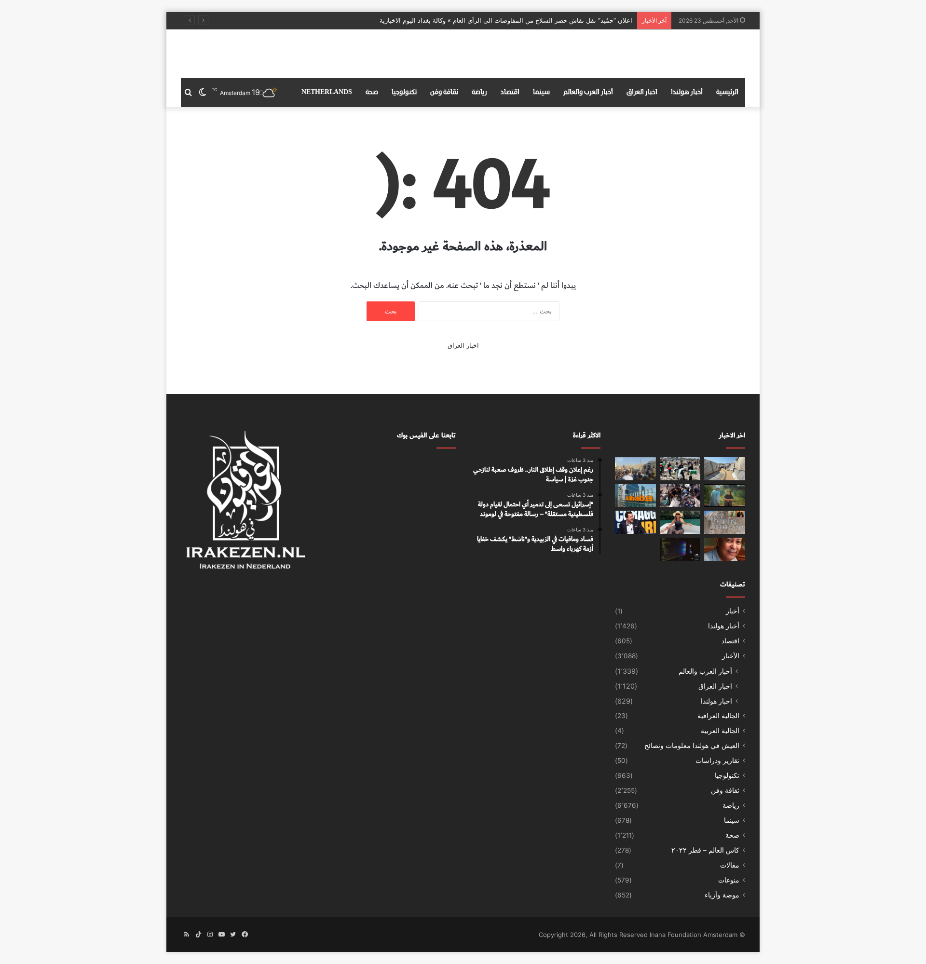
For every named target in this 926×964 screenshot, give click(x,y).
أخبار (732, 611)
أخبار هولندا (687, 92)
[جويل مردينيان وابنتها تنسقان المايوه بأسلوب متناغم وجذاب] (680, 522)
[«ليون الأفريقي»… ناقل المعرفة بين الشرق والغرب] (724, 549)
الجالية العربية (720, 730)
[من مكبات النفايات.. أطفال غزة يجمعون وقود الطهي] (680, 495)
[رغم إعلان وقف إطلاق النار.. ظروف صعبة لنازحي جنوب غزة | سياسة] (724, 468)
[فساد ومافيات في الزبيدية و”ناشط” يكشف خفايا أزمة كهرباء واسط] (635, 468)
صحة (372, 92)
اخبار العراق (641, 92)
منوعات (728, 880)
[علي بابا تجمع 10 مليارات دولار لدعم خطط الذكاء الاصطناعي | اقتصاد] (635, 495)
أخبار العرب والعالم (588, 92)
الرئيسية (727, 92)
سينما (541, 92)
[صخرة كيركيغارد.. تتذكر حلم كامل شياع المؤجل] (724, 522)
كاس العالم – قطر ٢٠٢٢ (705, 850)
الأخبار (730, 656)
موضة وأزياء (722, 895)
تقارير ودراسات (717, 760)
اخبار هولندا (716, 701)
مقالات (729, 865)
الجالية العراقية (718, 716)
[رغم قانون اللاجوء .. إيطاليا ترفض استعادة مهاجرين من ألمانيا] (635, 522)
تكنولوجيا (404, 92)
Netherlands (326, 92)
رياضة (479, 92)
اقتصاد (510, 92)
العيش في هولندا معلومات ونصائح (691, 745)
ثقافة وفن (444, 92)
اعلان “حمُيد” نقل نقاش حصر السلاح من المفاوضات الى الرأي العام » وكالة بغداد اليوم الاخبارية (506, 20)
